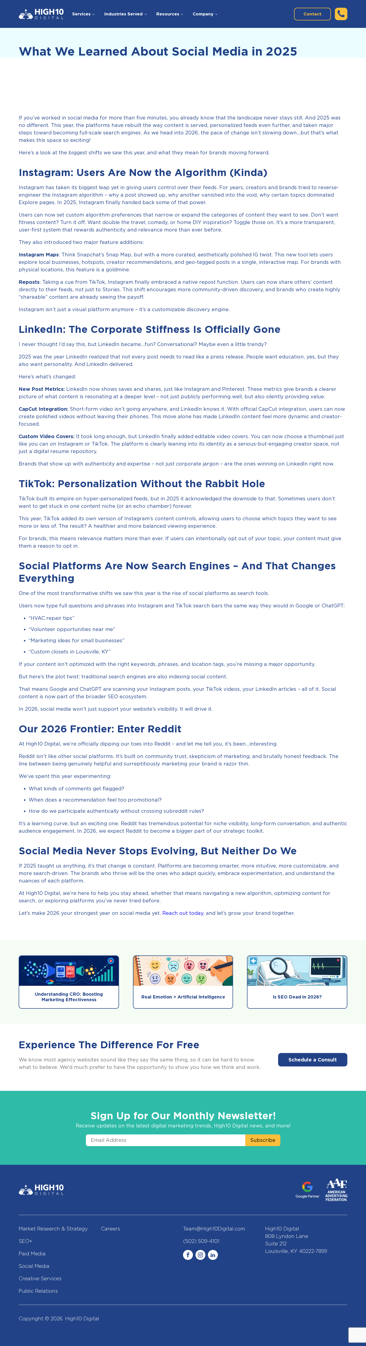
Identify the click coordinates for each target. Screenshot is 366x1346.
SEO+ (25, 1241)
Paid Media (32, 1254)
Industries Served (123, 13)
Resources (167, 13)
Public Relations (38, 1291)
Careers (110, 1229)
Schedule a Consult (313, 1060)
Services (81, 13)
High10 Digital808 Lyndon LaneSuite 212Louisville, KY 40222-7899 (296, 1240)
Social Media (34, 1266)
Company (203, 13)
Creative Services (40, 1279)
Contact (312, 13)
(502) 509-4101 (201, 1241)
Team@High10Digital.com (214, 1229)
